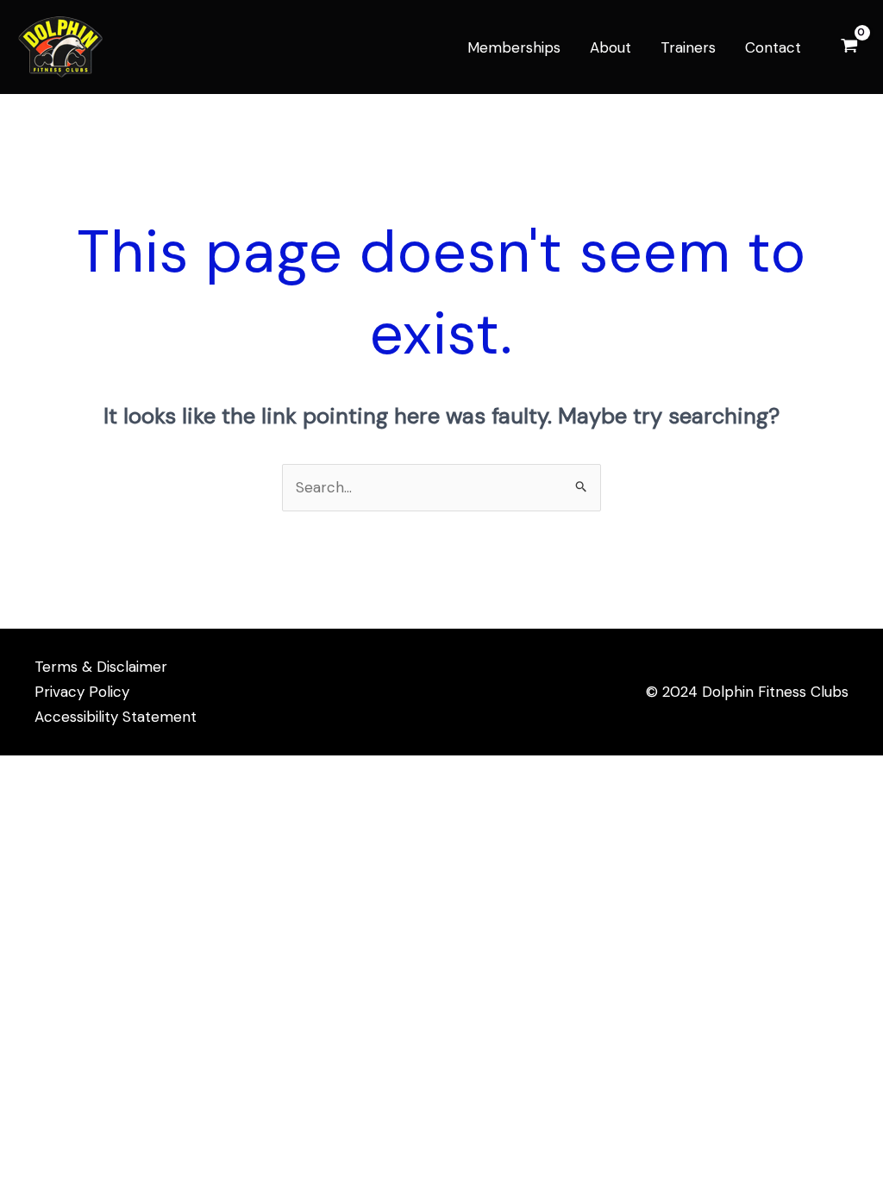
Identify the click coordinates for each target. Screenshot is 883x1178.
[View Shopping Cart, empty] (849, 47)
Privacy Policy (81, 691)
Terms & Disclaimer (100, 666)
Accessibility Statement (115, 716)
